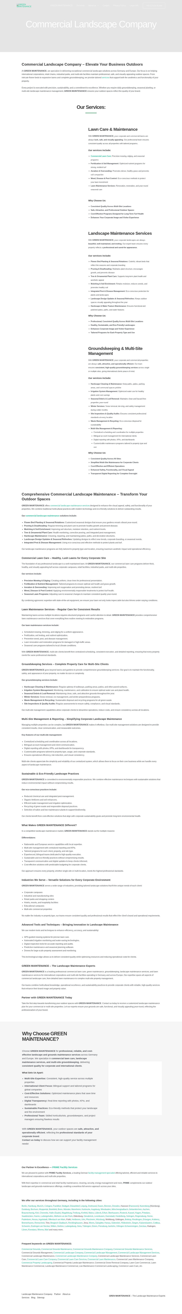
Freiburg (76, 1213)
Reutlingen (137, 1219)
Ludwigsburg (70, 1226)
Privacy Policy (119, 5)
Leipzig (84, 1206)
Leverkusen (99, 1216)
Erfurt (104, 1213)
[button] (97, 5)
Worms (41, 1230)
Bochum (34, 1209)
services (105, 78)
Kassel (131, 1213)
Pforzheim (90, 1219)
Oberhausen (113, 1213)
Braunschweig (28, 1213)
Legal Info (134, 5)
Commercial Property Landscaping (37, 1263)
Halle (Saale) (55, 1213)
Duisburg (26, 1209)
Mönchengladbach (120, 1209)
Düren (94, 1226)
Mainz (91, 1213)
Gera (79, 1226)
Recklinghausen (75, 1223)
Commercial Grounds (31, 1249)
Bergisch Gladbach (58, 1223)
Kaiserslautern (145, 1223)
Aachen (146, 1209)
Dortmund (92, 1206)
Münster (67, 1209)
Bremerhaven (28, 1223)
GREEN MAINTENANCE (61, 5)
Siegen (135, 1223)
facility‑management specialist (101, 1173)
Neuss (35, 1219)
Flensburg (102, 1226)
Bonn (60, 1209)
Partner (57, 1294)
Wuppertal (43, 1209)
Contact (106, 5)
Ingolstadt (43, 1219)
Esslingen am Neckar (40, 1226)
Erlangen (147, 1219)
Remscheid (40, 1223)
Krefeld (84, 1213)
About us (92, 5)
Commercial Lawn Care (101, 156)
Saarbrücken (27, 1216)
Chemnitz (44, 1213)
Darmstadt (110, 1216)
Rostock (123, 1213)
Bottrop (128, 1219)
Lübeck (98, 1213)
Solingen (130, 1216)
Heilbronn (76, 1219)
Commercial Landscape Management (100, 1253)
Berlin (24, 1206)
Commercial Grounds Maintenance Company (92, 1249)
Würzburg (100, 1219)
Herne (150, 1216)
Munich (40, 1206)
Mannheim (76, 1209)
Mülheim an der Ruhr (63, 1216)
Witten (53, 1226)
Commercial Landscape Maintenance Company (76, 1256)
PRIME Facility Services (64, 1167)
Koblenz (155, 1219)
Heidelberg (120, 1216)
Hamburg (32, 1206)
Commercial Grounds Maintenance (56, 1249)
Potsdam (146, 1213)
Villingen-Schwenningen (127, 1226)
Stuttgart (65, 1206)
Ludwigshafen (47, 1216)
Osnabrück (88, 1216)
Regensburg (140, 1216)
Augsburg (95, 1209)
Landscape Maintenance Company (37, 1294)
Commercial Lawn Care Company (42, 1259)
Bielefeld (53, 1209)
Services (80, 5)
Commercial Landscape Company (68, 1253)
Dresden (116, 1206)
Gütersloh (115, 1223)
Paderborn (26, 1219)
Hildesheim (126, 1223)
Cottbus (156, 1223)
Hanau (107, 1223)
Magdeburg (67, 1213)
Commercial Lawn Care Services (72, 1259)
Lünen (24, 1230)
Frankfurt (57, 1206)
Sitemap (40, 1298)
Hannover (133, 1206)
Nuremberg (145, 1206)
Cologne (48, 1206)
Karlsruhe (86, 1209)
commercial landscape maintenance (42, 516)
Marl (47, 1230)
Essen (100, 1206)
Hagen (138, 1213)
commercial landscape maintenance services (70, 506)
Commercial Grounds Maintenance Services (132, 1249)
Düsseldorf (75, 1206)
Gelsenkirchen (135, 1209)
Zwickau (142, 1226)
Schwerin (26, 1226)
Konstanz (32, 1230)
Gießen (60, 1226)
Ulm (83, 1219)
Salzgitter (99, 1223)
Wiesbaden (106, 1209)
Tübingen (86, 1226)
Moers (91, 1223)
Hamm (37, 1216)
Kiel (37, 1213)
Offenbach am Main (56, 1219)
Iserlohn (111, 1226)
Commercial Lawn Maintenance (102, 1259)
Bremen (107, 1206)
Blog (33, 1298)
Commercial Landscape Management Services (138, 1253)
